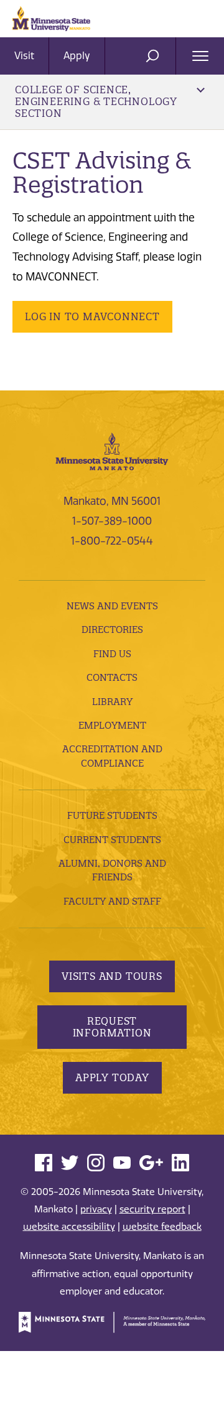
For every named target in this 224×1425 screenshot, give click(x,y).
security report (152, 1209)
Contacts (112, 677)
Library (112, 702)
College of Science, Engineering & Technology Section (96, 101)
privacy (96, 1209)
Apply (76, 56)
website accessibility (69, 1226)
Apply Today (112, 1077)
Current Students (112, 840)
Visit (24, 56)
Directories (112, 629)
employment (112, 725)
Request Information (112, 1027)
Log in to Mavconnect (92, 316)
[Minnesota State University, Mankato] (112, 451)
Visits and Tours (112, 976)
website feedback (162, 1226)
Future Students (112, 815)
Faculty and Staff (112, 901)
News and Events (112, 606)
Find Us (112, 654)
